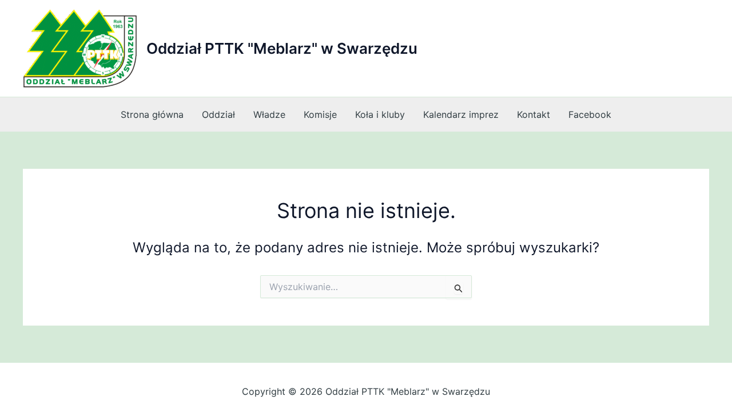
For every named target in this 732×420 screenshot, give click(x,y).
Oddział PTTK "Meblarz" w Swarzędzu (281, 48)
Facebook (589, 114)
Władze (269, 114)
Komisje (320, 114)
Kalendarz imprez (461, 114)
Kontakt (533, 114)
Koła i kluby (380, 114)
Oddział (218, 114)
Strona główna (152, 114)
